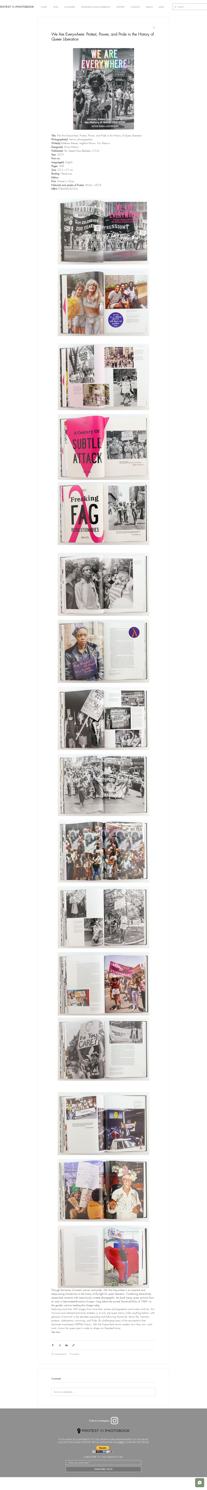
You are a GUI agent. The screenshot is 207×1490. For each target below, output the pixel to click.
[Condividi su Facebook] (52, 1345)
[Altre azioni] (154, 27)
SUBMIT (121, 1442)
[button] (102, 1449)
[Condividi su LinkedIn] (66, 1345)
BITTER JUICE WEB (109, 1482)
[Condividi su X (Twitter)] (59, 1345)
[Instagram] (114, 1421)
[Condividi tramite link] (73, 1345)
